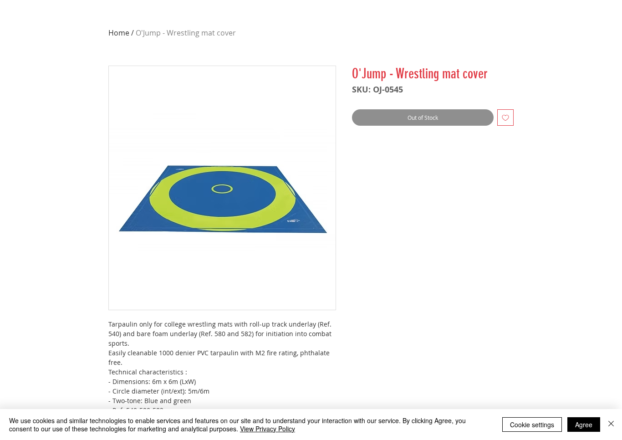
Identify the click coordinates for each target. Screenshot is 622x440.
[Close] (611, 424)
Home (118, 33)
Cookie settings (532, 424)
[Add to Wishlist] (505, 117)
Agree (583, 424)
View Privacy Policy (267, 428)
